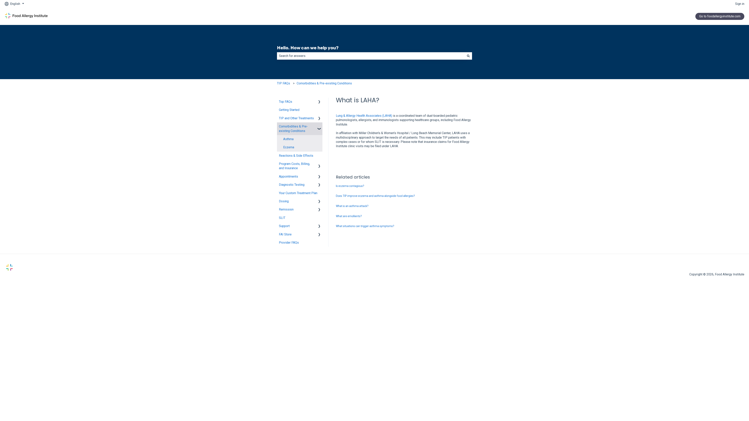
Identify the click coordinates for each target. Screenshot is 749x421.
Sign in (739, 4)
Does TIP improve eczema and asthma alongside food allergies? (375, 195)
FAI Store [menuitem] (285, 234)
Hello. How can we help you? (308, 47)
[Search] (468, 56)
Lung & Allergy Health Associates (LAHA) (364, 116)
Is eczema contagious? (350, 186)
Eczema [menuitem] (288, 147)
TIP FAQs (283, 83)
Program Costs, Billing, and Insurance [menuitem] (294, 166)
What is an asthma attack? (352, 206)
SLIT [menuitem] (282, 218)
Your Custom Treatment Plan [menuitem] (298, 193)
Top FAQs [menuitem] (285, 101)
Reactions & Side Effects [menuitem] (296, 155)
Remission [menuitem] (286, 209)
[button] (319, 102)
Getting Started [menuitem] (289, 110)
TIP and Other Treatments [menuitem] (296, 118)
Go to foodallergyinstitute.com (719, 16)
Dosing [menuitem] (284, 201)
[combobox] (371, 56)
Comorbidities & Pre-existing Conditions (324, 83)
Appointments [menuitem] (288, 176)
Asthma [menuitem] (288, 139)
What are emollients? (349, 216)
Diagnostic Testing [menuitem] (291, 185)
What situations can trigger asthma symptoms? (365, 226)
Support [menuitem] (284, 226)
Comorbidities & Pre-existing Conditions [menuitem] (293, 129)
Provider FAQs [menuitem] (289, 242)
